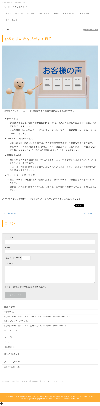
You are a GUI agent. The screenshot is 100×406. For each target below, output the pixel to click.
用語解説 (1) (9, 347)
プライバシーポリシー (53, 381)
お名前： (8, 247)
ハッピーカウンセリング (15, 7)
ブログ (56, 13)
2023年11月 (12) (12, 367)
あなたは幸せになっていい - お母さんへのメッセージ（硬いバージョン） (37, 326)
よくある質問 (83, 13)
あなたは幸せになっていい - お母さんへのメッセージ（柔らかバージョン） (38, 316)
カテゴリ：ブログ (90, 30)
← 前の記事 (10, 213)
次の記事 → (90, 213)
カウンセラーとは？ (13, 330)
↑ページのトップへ (10, 381)
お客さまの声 (68, 13)
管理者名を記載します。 (28, 396)
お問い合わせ (11, 20)
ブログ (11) (9, 342)
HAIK (77, 399)
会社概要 (30, 13)
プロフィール (43, 13)
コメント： (9, 263)
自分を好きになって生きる (16, 321)
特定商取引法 (35, 381)
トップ (8, 13)
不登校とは (9, 312)
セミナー (19, 13)
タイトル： (9, 238)
